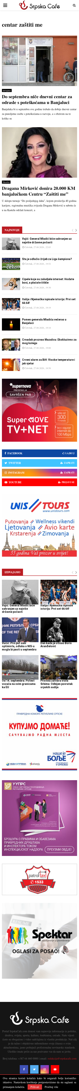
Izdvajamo (7, 90)
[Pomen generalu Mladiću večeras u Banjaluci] (11, 324)
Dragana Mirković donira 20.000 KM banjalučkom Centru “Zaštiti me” (38, 191)
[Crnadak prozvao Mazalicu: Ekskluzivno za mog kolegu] (11, 344)
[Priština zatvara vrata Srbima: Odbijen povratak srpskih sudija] (58, 667)
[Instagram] (44, 1069)
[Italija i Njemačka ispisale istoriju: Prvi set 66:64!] (11, 304)
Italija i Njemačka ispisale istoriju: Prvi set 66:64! (56, 607)
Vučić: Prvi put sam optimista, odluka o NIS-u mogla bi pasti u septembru (19, 646)
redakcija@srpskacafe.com (62, 1058)
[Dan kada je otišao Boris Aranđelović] (58, 629)
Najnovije (12, 230)
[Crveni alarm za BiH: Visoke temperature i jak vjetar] (11, 365)
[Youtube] (55, 1069)
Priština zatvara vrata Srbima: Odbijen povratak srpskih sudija (56, 684)
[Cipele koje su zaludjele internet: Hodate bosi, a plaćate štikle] (11, 284)
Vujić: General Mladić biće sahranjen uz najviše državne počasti (18, 609)
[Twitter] (34, 1069)
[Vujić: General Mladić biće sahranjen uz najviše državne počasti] (11, 244)
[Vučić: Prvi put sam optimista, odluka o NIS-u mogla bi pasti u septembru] (20, 629)
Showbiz (6, 182)
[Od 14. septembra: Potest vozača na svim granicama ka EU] (20, 667)
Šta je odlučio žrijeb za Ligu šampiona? (47, 259)
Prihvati (34, 1087)
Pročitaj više (51, 1087)
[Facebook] (24, 1069)
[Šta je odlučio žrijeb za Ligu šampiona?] (11, 264)
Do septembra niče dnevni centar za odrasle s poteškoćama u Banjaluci (37, 99)
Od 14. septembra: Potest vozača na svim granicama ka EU (18, 684)
